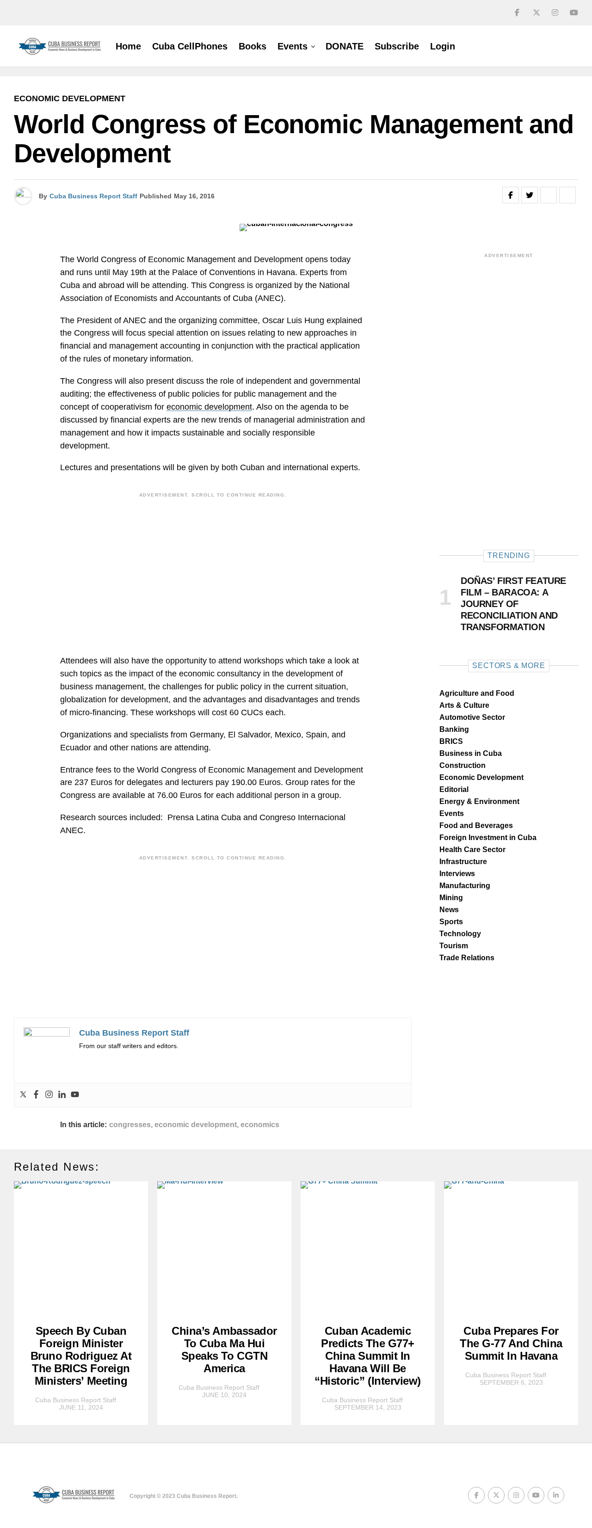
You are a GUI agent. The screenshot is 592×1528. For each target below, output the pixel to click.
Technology (460, 934)
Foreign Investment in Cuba (487, 837)
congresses (130, 1125)
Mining (451, 898)
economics (259, 1125)
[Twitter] (23, 1095)
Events (293, 46)
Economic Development (481, 777)
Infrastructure (463, 861)
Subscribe (397, 46)
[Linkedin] (62, 1095)
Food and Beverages (476, 825)
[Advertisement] (213, 567)
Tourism (453, 946)
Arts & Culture (464, 705)
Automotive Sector (472, 717)
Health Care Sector (472, 849)
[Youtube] (75, 1095)
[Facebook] (36, 1095)
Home (128, 46)
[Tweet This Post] (529, 195)
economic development (209, 406)
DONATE (345, 46)
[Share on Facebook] (510, 195)
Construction (462, 765)
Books (252, 46)
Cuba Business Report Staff (93, 196)
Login (442, 46)
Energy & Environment (479, 801)
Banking (454, 729)
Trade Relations (466, 958)
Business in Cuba (470, 753)
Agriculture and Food (476, 693)
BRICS (451, 741)
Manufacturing (464, 886)
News (449, 910)
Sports (451, 922)
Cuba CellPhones (190, 46)
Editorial (454, 789)
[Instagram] (49, 1095)
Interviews (457, 874)
